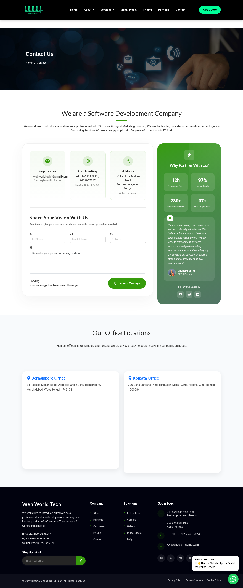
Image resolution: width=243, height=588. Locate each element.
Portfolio (163, 9)
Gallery (131, 526)
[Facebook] (180, 294)
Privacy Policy (175, 580)
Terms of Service (194, 580)
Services (106, 9)
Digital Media (128, 9)
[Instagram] (189, 294)
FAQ (129, 539)
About (88, 9)
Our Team (99, 526)
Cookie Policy (214, 580)
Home (74, 9)
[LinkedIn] (197, 294)
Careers (131, 519)
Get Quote (210, 9)
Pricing (147, 9)
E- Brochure (133, 513)
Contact (180, 9)
